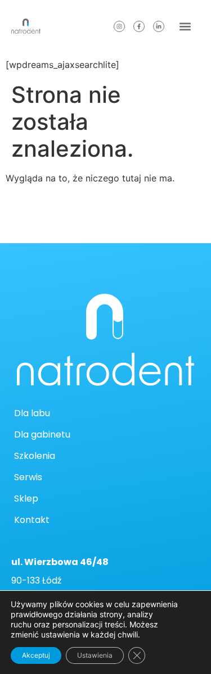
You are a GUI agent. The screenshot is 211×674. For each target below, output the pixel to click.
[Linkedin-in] (158, 26)
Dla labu (32, 413)
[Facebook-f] (139, 26)
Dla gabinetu (42, 434)
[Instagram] (119, 26)
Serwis (28, 477)
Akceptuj (36, 655)
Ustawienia (95, 655)
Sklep (26, 498)
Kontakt (32, 519)
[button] (185, 26)
